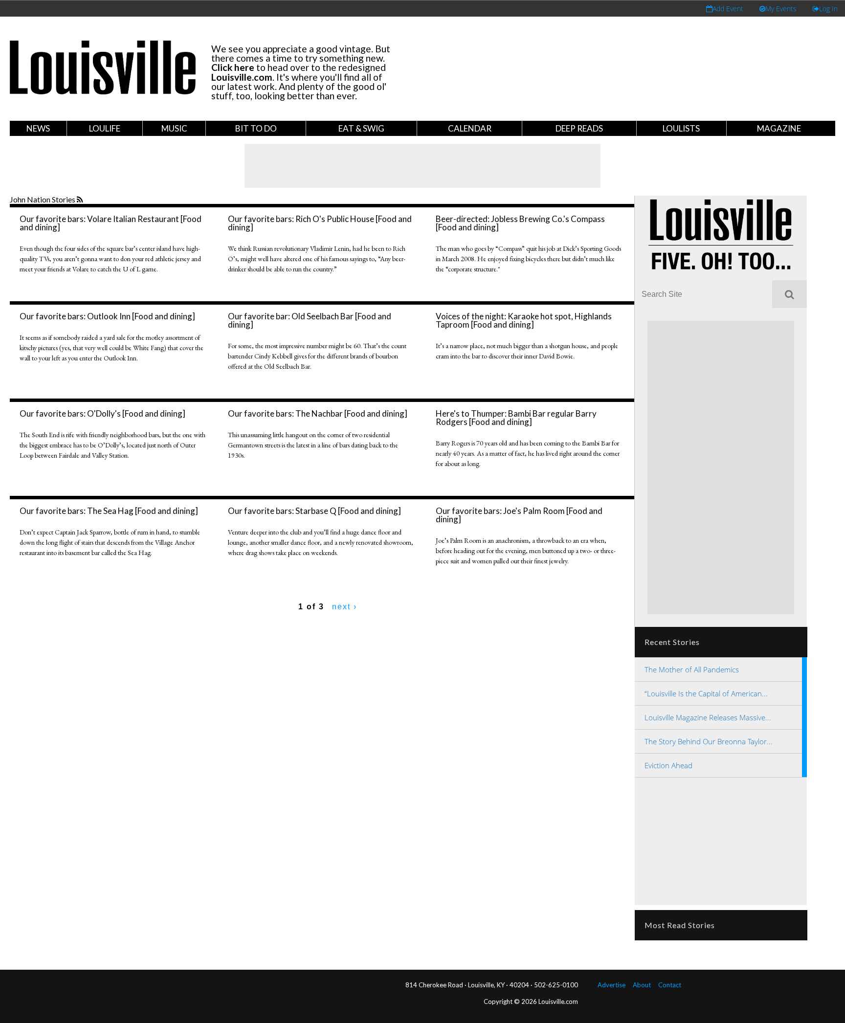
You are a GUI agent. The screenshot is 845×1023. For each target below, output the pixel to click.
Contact (669, 985)
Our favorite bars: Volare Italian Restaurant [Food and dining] (110, 223)
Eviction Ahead (668, 765)
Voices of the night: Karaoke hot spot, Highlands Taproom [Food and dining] (524, 320)
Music (174, 128)
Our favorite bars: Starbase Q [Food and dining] (314, 511)
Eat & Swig (361, 128)
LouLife (104, 128)
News (38, 128)
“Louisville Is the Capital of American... (706, 693)
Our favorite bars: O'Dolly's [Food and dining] (102, 413)
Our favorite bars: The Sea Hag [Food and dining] (109, 511)
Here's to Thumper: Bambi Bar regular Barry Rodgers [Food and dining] (516, 417)
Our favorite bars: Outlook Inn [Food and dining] (107, 316)
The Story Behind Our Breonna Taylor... (709, 741)
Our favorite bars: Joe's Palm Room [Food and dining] (519, 515)
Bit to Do (256, 128)
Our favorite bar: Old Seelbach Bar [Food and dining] (309, 320)
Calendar (469, 128)
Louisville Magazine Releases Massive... (708, 717)
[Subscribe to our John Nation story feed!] (81, 200)
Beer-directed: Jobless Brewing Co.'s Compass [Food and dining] (520, 223)
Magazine (779, 128)
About (642, 985)
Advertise (611, 985)
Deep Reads (579, 128)
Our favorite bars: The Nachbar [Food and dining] (317, 413)
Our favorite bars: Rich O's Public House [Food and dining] (320, 223)
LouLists (681, 128)
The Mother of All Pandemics (692, 669)
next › (344, 606)
